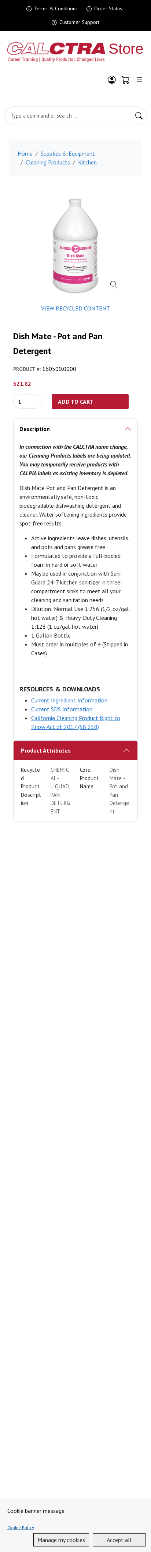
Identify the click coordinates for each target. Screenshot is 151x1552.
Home (25, 153)
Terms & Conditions (56, 8)
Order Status (108, 8)
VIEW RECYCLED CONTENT (75, 308)
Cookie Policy (20, 1527)
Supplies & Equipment (68, 153)
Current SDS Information (61, 709)
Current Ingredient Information (70, 700)
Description (34, 429)
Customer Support (79, 22)
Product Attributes (46, 750)
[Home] (75, 52)
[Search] (139, 116)
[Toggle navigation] (140, 80)
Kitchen (87, 162)
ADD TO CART (75, 401)
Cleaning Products (48, 162)
